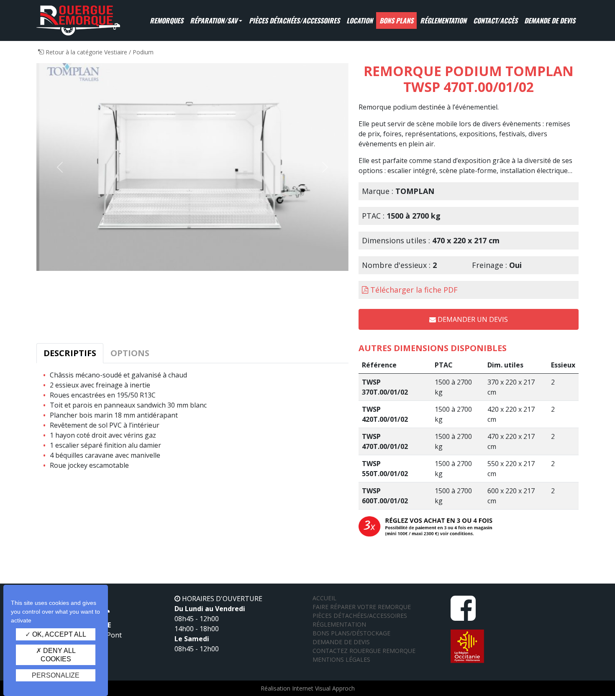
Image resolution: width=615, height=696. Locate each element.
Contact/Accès (495, 20)
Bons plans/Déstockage (351, 633)
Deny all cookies (58, 654)
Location (359, 20)
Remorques (166, 20)
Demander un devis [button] (472, 319)
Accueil (324, 598)
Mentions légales (341, 659)
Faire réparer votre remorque (362, 607)
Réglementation (443, 20)
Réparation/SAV (213, 20)
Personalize (55, 675)
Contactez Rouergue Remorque (364, 651)
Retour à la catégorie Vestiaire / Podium (99, 52)
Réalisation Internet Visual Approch (308, 688)
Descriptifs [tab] (70, 353)
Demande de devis (549, 20)
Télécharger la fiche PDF (414, 290)
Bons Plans (396, 20)
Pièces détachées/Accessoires (294, 20)
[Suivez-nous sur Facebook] (463, 616)
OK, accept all (58, 634)
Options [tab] (129, 353)
